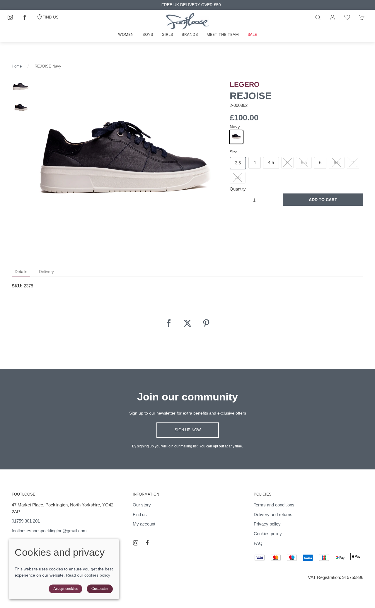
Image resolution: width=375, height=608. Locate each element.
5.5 (304, 162)
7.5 (238, 177)
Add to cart (323, 199)
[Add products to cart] (361, 17)
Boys (147, 34)
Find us (140, 514)
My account (144, 523)
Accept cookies (65, 588)
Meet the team (223, 34)
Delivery (46, 271)
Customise (99, 588)
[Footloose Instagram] (10, 17)
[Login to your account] (332, 17)
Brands (190, 34)
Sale (252, 34)
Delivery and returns (273, 514)
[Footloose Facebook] (25, 17)
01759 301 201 (26, 520)
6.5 (337, 162)
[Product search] (318, 17)
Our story (142, 504)
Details (21, 271)
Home (17, 66)
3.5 (238, 162)
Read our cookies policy (88, 575)
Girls (167, 34)
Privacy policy (267, 523)
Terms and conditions (274, 504)
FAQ (258, 543)
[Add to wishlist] (347, 17)
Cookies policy (268, 533)
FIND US (50, 17)
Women (126, 34)
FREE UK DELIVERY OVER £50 (187, 5)
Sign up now (188, 430)
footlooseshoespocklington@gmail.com (49, 530)
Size (234, 151)
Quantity (238, 188)
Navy (235, 126)
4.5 (271, 162)
